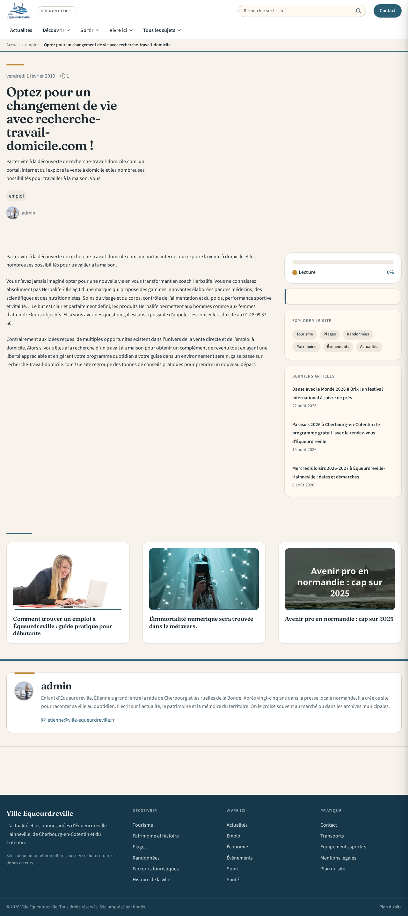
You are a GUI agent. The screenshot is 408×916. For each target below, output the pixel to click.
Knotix (139, 907)
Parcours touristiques (156, 868)
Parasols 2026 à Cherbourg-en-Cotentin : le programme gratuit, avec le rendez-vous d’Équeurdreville (336, 433)
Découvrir (53, 30)
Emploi (234, 835)
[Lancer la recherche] (358, 11)
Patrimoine (306, 346)
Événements (338, 346)
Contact (388, 10)
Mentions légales (338, 857)
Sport (233, 868)
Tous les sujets (159, 30)
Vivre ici (118, 30)
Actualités (21, 30)
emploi (16, 195)
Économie (237, 846)
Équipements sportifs (343, 846)
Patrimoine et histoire (156, 835)
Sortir (86, 30)
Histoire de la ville (151, 879)
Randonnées (358, 334)
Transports (332, 835)
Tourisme (304, 334)
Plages (330, 334)
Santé (233, 879)
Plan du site (332, 868)
